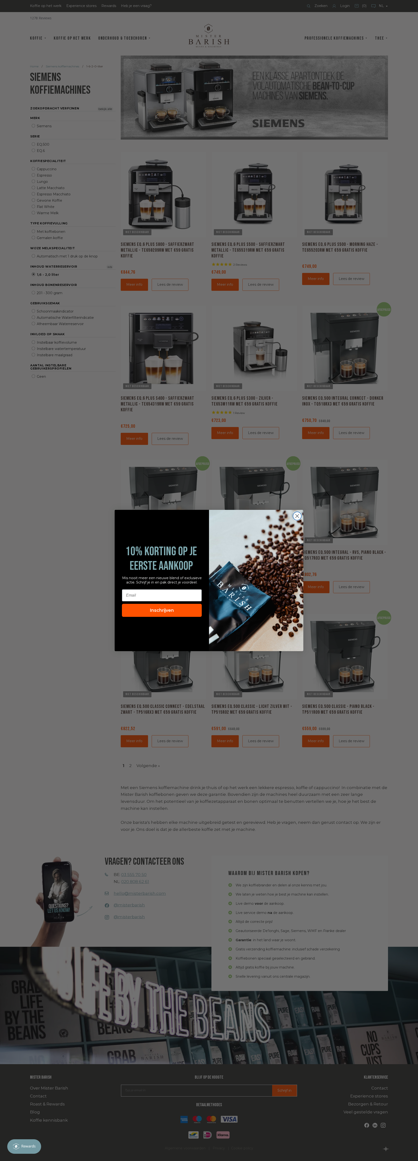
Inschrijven (162, 610)
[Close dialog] (297, 516)
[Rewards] (24, 1146)
